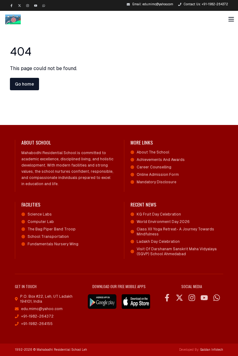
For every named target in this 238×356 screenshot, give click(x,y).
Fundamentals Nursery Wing (53, 244)
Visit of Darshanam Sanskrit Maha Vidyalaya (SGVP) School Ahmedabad (177, 251)
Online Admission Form (158, 174)
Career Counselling (154, 167)
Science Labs (40, 214)
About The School (153, 152)
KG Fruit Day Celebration (159, 214)
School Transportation (48, 236)
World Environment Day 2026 (163, 222)
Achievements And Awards (161, 160)
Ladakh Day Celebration (158, 241)
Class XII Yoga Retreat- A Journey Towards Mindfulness (175, 231)
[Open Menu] (231, 19)
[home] (19, 19)
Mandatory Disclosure (156, 182)
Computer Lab (41, 222)
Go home (24, 84)
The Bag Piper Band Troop (52, 229)
